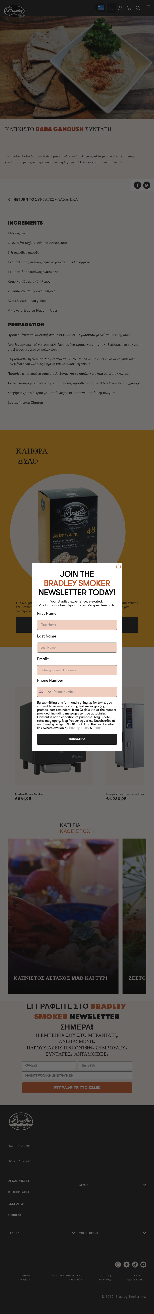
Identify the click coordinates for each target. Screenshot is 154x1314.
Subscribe (77, 739)
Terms (97, 728)
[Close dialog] (119, 567)
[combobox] (44, 692)
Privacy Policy (79, 728)
